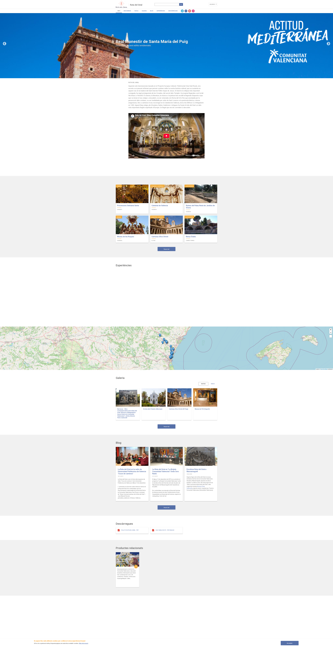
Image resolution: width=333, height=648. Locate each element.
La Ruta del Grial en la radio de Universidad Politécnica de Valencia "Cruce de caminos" (132, 471)
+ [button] (330, 330)
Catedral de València (160, 205)
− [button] (330, 332)
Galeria (144, 11)
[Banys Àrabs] (171, 346)
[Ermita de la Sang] (173, 349)
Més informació (83, 643)
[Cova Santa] (162, 342)
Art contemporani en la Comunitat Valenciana (124, 562)
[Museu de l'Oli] (166, 342)
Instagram (193, 11)
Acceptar (290, 643)
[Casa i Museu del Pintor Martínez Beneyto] (171, 354)
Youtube (189, 11)
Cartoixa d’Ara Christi (160, 237)
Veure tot (166, 249)
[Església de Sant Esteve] (170, 357)
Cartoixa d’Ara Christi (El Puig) (178, 409)
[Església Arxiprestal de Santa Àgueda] (164, 340)
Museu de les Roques (125, 237)
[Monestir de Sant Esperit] (171, 349)
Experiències (161, 11)
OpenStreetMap (324, 369)
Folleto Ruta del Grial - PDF (130, 530)
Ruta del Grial (136, 5)
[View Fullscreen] (330, 336)
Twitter (182, 11)
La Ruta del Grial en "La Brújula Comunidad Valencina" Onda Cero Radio (165, 471)
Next (328, 44)
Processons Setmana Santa (128, 205)
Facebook (186, 11)
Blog (151, 11)
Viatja (136, 11)
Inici (119, 11)
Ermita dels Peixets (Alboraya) (152, 409)
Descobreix (127, 11)
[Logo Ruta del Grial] (122, 4)
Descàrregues (173, 11)
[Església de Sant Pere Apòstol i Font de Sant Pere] (160, 335)
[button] (128, 397)
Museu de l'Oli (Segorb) (202, 409)
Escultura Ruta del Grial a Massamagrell (196, 470)
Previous (5, 44)
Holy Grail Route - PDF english (165, 530)
